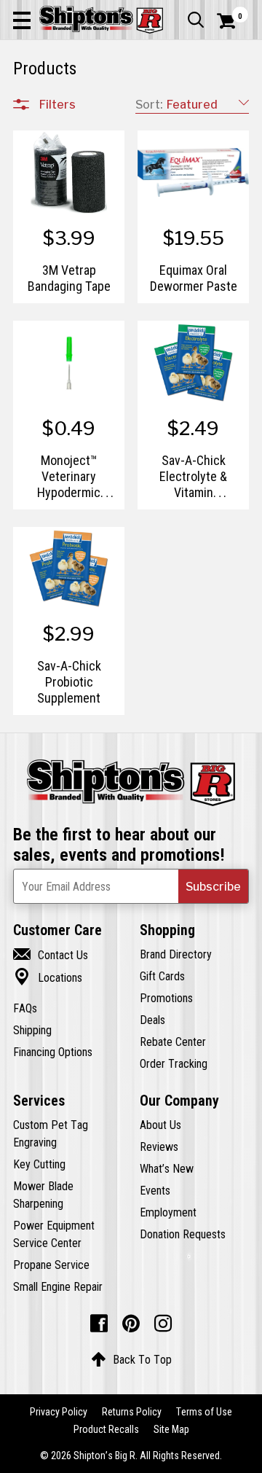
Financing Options (52, 1051)
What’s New (167, 1168)
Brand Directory (176, 954)
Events (155, 1190)
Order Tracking (173, 1063)
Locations (47, 977)
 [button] (196, 20)
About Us (160, 1124)
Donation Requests (183, 1234)
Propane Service (51, 1264)
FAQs (25, 1008)
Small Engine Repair (58, 1286)
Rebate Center (173, 1041)
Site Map (171, 1429)
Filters (57, 104)
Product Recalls (106, 1429)
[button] (22, 19)
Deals (152, 1019)
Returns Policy (132, 1411)
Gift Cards (162, 976)
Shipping (32, 1030)
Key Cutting (39, 1164)
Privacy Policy (58, 1411)
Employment (168, 1212)
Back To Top (131, 1359)
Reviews (159, 1146)
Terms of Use (204, 1411)
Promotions (166, 998)
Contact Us (50, 955)
